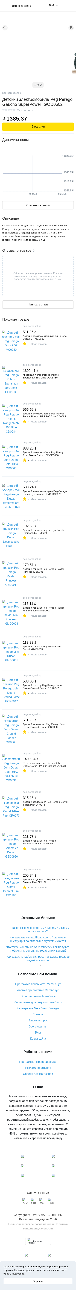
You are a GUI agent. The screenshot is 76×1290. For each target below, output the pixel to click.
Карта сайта (38, 1038)
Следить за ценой (38, 205)
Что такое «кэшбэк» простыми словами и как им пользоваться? (38, 929)
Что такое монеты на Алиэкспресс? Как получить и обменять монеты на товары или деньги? (38, 949)
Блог (38, 1032)
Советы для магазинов (38, 1073)
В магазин (38, 126)
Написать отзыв (38, 304)
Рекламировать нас (38, 1067)
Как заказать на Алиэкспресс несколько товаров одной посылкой (38, 958)
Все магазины (38, 1026)
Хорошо (38, 1281)
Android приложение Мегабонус (38, 990)
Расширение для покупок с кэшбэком (38, 1002)
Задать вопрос (38, 1020)
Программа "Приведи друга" (38, 1061)
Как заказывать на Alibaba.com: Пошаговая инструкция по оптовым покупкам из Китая (38, 939)
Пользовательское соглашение (30, 1224)
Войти (53, 5)
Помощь (38, 1014)
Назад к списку (5, 27)
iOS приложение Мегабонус (38, 996)
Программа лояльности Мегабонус (38, 984)
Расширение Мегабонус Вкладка (38, 1008)
